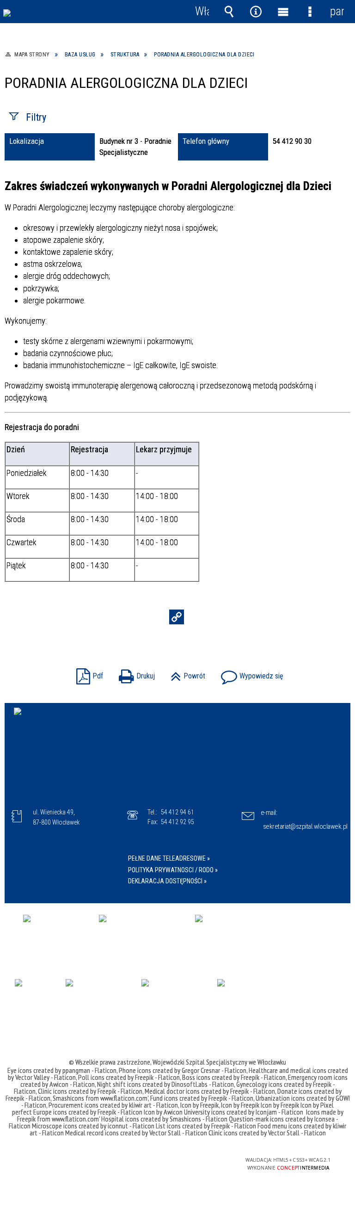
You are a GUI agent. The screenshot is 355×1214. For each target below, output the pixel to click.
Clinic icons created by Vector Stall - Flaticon (267, 1132)
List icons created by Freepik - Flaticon (206, 1125)
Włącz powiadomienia (202, 11)
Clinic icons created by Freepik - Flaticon (90, 1091)
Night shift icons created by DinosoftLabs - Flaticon (165, 1084)
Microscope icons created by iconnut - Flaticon (93, 1125)
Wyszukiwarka (229, 11)
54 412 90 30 (292, 141)
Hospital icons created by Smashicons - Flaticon (164, 1118)
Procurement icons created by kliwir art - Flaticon (113, 1104)
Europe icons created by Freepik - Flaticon (87, 1111)
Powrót (185, 673)
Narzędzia (256, 11)
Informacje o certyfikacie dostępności (60, 1161)
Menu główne (283, 11)
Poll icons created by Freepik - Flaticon (129, 1077)
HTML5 (157, 1160)
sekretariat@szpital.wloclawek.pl (305, 826)
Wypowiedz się (249, 673)
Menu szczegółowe (310, 11)
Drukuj (134, 673)
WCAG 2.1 (200, 1160)
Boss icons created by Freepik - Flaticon (234, 1077)
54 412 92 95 (177, 822)
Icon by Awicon (163, 1111)
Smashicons (69, 1098)
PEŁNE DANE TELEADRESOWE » (169, 858)
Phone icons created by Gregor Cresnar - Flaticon (182, 1070)
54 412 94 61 (177, 812)
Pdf (87, 673)
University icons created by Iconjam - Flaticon (243, 1111)
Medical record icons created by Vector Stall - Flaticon (136, 1132)
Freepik (27, 1118)
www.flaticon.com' (124, 1098)
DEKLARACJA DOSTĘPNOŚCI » (167, 881)
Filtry (36, 117)
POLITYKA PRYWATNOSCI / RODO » (173, 870)
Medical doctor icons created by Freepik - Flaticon (210, 1091)
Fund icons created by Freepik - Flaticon (201, 1098)
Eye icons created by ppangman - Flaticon (61, 1070)
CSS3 (170, 1160)
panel (337, 11)
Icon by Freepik (199, 1104)
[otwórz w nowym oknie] (56, 936)
